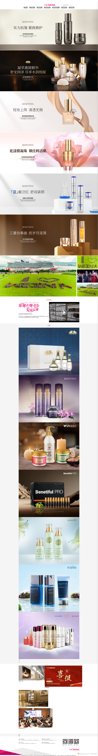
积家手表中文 (31, 755)
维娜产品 (39, 7)
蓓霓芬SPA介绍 (22, 707)
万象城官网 (44, 755)
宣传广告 (21, 681)
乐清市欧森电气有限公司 (25, 755)
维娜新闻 (47, 687)
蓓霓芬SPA (47, 7)
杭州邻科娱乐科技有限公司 (38, 755)
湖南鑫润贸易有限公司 (53, 755)
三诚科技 (61, 755)
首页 (25, 7)
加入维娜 (71, 7)
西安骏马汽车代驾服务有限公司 (71, 755)
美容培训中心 (55, 7)
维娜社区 (64, 7)
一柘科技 (58, 755)
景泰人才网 (64, 755)
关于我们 (32, 7)
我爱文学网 (47, 755)
